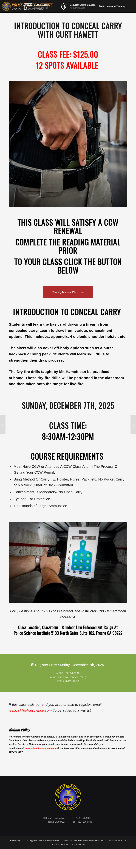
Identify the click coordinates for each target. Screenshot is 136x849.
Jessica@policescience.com (40, 748)
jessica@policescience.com (31, 710)
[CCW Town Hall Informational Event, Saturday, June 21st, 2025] (2, 424)
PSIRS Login (15, 840)
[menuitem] (41, 6)
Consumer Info (78, 844)
